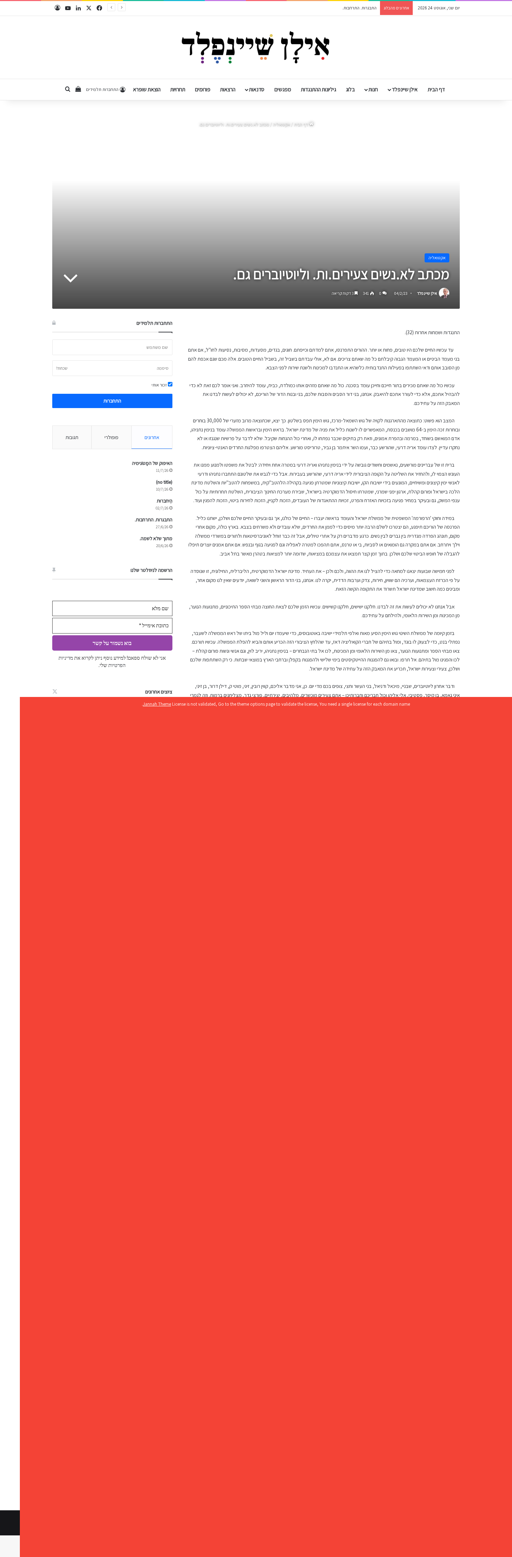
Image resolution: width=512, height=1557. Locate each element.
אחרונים (152, 437)
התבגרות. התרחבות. (153, 519)
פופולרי (111, 437)
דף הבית (436, 89)
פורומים (202, 89)
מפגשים (282, 89)
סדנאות (256, 89)
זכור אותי (160, 385)
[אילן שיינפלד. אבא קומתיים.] (256, 47)
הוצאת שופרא (147, 89)
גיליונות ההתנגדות (318, 89)
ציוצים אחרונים (158, 691)
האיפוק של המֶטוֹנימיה (152, 463)
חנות (373, 89)
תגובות (71, 437)
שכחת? (62, 368)
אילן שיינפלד (405, 89)
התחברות (112, 401)
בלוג (350, 89)
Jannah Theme (157, 704)
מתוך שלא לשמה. (361, 8)
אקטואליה (281, 124)
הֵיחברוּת (164, 501)
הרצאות (227, 89)
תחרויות (177, 89)
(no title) (164, 482)
